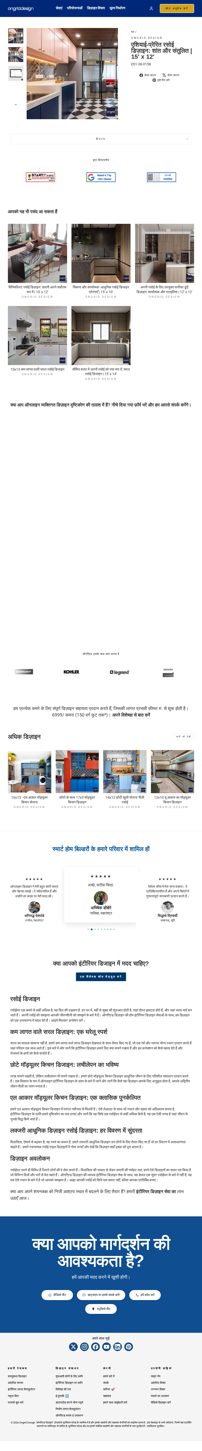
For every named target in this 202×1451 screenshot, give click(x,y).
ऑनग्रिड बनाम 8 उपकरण (69, 1415)
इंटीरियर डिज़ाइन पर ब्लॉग (69, 1383)
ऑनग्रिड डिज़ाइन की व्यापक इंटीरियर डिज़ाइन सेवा (91, 1175)
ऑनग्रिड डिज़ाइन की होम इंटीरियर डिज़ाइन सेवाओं (133, 1015)
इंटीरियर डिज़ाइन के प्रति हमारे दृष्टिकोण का (37, 1114)
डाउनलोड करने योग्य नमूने (69, 1402)
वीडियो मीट (59, 1295)
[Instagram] (84, 1346)
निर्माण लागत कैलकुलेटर (68, 1409)
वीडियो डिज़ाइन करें (161, 1402)
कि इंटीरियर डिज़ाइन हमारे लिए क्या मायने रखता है (101, 1048)
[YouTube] (106, 1346)
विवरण (101, 139)
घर (132, 32)
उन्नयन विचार (158, 1389)
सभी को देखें (183, 736)
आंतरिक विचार (158, 1383)
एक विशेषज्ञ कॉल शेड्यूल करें (101, 976)
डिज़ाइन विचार (96, 8)
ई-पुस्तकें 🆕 (62, 1396)
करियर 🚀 (109, 1389)
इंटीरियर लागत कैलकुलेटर (21, 1389)
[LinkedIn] (117, 1346)
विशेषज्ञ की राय (63, 1389)
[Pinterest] (128, 1346)
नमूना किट (13, 1396)
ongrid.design (147, 38)
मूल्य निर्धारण (117, 8)
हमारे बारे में (109, 1376)
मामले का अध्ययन (160, 1396)
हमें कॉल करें (147, 1295)
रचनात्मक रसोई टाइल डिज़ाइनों (48, 1147)
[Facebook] (95, 1346)
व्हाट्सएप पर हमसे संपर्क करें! (104, 1295)
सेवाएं (59, 8)
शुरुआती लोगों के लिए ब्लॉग (69, 1376)
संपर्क (106, 1383)
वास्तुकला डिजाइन (17, 1376)
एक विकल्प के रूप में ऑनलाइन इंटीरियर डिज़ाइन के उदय (49, 1081)
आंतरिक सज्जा (15, 1383)
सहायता (107, 1396)
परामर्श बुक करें (15, 1402)
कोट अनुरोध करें (177, 8)
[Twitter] (73, 1346)
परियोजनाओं (74, 8)
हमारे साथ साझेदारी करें (115, 1402)
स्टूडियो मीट (103, 1309)
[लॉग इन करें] (151, 8)
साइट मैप (155, 1376)
